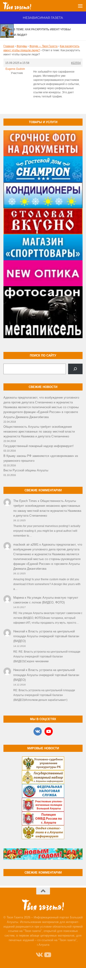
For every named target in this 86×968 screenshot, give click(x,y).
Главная (8, 46)
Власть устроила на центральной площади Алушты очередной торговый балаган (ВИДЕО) (46, 636)
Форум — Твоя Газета (43, 46)
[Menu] (80, 5)
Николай (19, 631)
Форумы (22, 46)
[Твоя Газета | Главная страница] (22, 6)
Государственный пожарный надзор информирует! (38, 446)
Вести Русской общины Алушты (25, 470)
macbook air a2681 (26, 544)
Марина (18, 597)
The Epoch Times (25, 501)
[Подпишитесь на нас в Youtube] (47, 955)
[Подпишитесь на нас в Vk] (39, 955)
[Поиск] (75, 369)
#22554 (76, 63)
